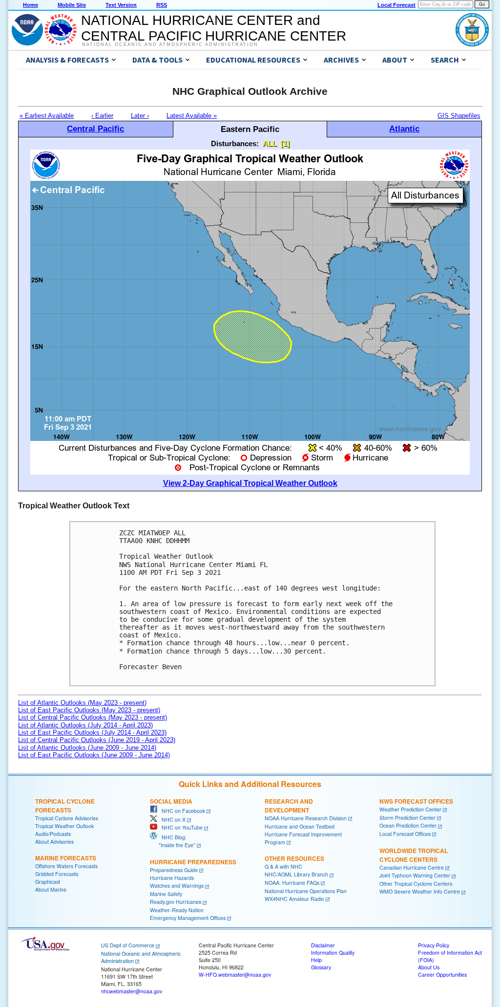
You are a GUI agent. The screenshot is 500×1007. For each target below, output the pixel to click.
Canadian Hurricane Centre (411, 867)
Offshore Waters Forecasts (66, 866)
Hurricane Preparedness (193, 861)
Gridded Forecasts (56, 873)
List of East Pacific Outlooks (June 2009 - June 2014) (94, 755)
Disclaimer (323, 945)
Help (316, 959)
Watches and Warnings (177, 885)
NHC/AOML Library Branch (296, 874)
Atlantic (404, 128)
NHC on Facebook (181, 810)
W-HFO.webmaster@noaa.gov (235, 974)
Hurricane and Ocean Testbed (299, 826)
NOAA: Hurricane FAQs (292, 882)
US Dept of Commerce (127, 945)
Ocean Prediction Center (408, 825)
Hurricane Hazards (172, 877)
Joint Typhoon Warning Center (414, 875)
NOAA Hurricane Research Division (306, 818)
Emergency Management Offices (188, 917)
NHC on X (171, 819)
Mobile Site (72, 5)
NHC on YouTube (180, 827)
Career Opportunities (442, 974)
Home (30, 5)
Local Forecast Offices (405, 833)
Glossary (321, 967)
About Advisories (54, 841)
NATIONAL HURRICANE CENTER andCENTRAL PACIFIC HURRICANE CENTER (213, 28)
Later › (140, 115)
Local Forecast (396, 5)
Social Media (171, 801)
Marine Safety (166, 894)
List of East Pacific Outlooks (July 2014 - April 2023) (92, 732)
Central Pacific (95, 128)
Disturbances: (235, 143)
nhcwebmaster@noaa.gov (131, 991)
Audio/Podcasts (53, 833)
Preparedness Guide (174, 870)
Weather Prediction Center (410, 809)
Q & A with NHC (283, 866)
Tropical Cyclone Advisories (66, 818)
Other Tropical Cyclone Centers (415, 883)
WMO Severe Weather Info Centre (419, 891)
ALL (270, 143)
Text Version (121, 5)
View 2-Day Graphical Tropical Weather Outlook (250, 483)
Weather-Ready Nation (177, 910)
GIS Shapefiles (459, 115)
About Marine (50, 889)
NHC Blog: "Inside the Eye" (172, 841)
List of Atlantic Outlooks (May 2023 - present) (82, 702)
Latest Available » (192, 115)
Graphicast (47, 881)
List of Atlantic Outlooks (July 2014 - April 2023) (85, 725)
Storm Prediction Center (407, 817)
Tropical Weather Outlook (64, 826)
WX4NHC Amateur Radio (294, 898)
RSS (161, 5)
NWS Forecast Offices (416, 801)
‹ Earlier (102, 115)
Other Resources (294, 858)
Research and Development (289, 805)
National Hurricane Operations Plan (306, 891)
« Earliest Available (47, 115)
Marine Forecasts (65, 858)
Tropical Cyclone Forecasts (65, 805)
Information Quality (332, 952)
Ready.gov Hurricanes (175, 901)
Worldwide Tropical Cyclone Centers (413, 855)
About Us (428, 967)
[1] (285, 143)
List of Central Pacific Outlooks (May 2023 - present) (92, 717)
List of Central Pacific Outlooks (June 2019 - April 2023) (96, 740)
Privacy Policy (433, 945)
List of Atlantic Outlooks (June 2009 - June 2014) (87, 747)
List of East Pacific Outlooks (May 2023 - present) (89, 710)
